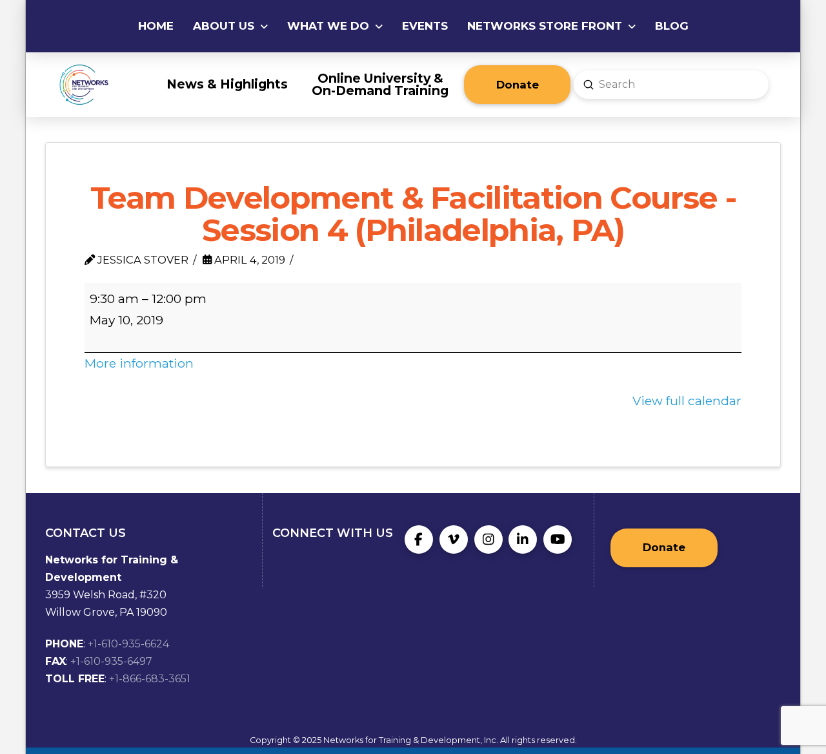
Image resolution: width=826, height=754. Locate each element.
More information (139, 363)
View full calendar (686, 400)
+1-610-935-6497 (111, 661)
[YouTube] (557, 539)
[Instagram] (488, 539)
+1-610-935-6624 (128, 644)
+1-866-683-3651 (149, 679)
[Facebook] (419, 539)
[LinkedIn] (523, 539)
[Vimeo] (453, 539)
